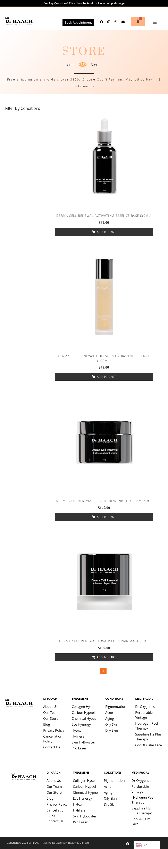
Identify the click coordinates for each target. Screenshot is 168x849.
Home (70, 64)
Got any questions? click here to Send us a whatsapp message (84, 3)
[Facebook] (128, 844)
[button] (154, 22)
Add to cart (106, 232)
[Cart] (138, 21)
